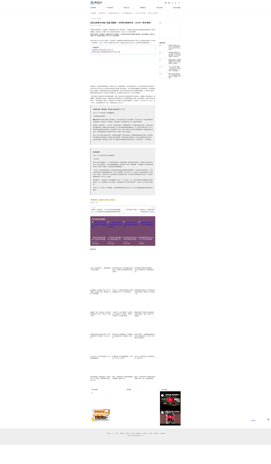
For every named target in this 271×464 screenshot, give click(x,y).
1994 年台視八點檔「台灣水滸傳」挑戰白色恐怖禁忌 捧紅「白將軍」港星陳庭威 (175, 69)
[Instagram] (172, 3)
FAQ (114, 433)
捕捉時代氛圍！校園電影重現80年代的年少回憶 (106, 52)
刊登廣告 (108, 433)
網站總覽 (162, 433)
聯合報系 (145, 433)
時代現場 (110, 8)
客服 (117, 433)
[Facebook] (169, 3)
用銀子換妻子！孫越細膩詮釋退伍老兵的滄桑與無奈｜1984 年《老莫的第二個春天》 (175, 61)
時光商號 (160, 8)
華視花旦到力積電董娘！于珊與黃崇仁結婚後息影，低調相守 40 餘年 (175, 76)
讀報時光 (143, 8)
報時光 (94, 18)
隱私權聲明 (138, 433)
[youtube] (166, 3)
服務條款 (128, 433)
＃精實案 (93, 13)
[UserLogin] (175, 3)
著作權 (133, 433)
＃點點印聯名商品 (113, 13)
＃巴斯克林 (102, 13)
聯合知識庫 (177, 8)
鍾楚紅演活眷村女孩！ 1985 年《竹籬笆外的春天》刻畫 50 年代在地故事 (175, 47)
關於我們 (156, 433)
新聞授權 (122, 433)
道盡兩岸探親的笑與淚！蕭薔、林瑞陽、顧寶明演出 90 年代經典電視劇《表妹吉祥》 (175, 54)
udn (91, 18)
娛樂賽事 (93, 8)
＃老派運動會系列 (127, 13)
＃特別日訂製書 (140, 13)
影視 (96, 202)
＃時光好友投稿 (152, 13)
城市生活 (126, 8)
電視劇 (92, 202)
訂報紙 (150, 433)
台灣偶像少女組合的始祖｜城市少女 (102, 50)
